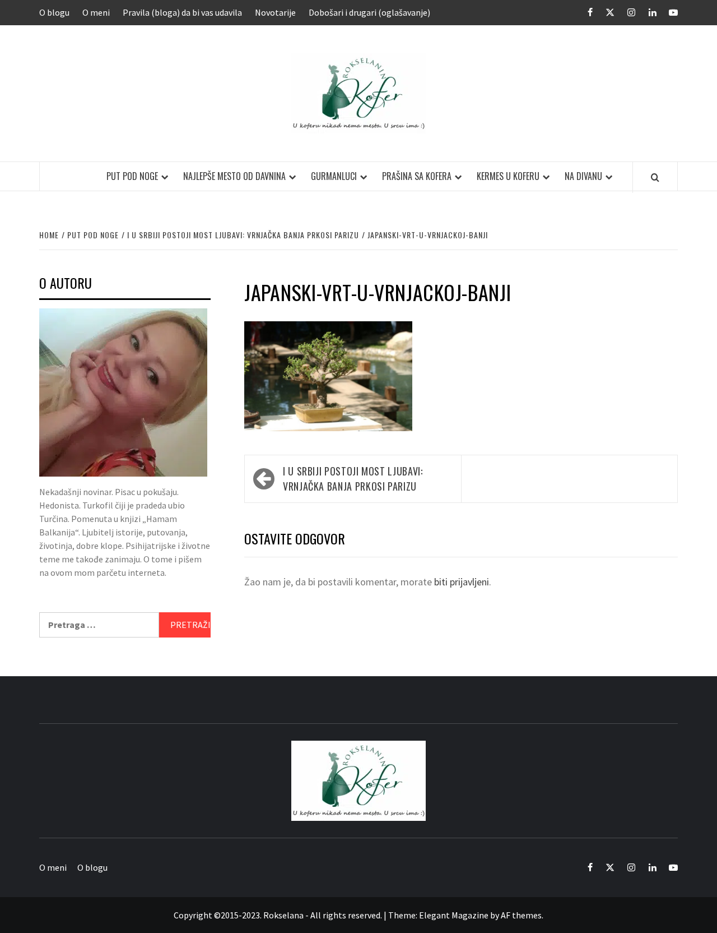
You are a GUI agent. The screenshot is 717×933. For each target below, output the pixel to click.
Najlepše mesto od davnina (234, 176)
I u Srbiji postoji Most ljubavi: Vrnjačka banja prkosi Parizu (352, 478)
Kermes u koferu (508, 176)
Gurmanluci (334, 176)
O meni (96, 12)
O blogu (54, 12)
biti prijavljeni (461, 581)
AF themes (521, 915)
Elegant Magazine (453, 915)
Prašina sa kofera (416, 176)
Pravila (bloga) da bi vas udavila (182, 12)
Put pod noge (132, 176)
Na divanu (583, 176)
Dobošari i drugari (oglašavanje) (369, 12)
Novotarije (275, 12)
